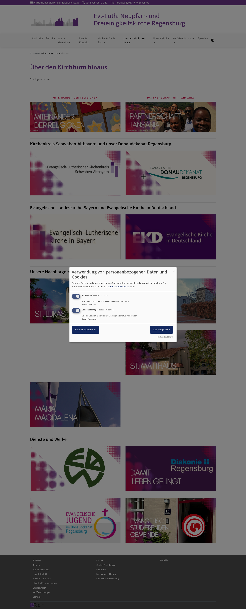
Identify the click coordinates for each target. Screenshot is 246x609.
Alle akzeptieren (161, 329)
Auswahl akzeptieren (85, 329)
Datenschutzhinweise (118, 286)
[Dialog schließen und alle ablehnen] (174, 269)
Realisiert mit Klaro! (165, 337)
